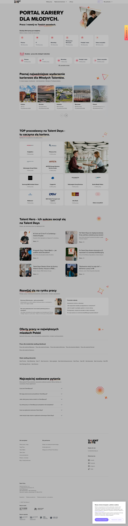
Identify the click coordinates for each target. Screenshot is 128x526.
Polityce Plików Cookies (99, 511)
